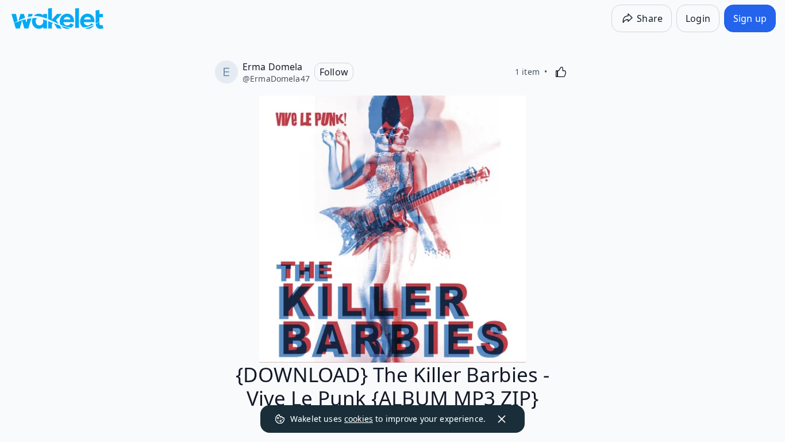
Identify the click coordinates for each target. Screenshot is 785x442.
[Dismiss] (501, 419)
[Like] (561, 72)
